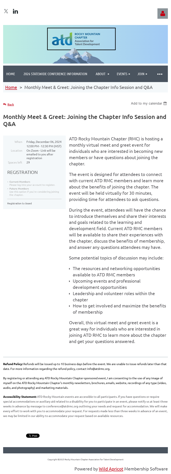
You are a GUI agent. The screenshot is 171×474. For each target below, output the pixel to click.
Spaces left (15, 162)
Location (16, 150)
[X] (6, 11)
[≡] (159, 74)
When (18, 141)
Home (11, 87)
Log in (162, 13)
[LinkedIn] (15, 11)
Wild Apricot (111, 468)
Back (11, 104)
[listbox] (149, 103)
